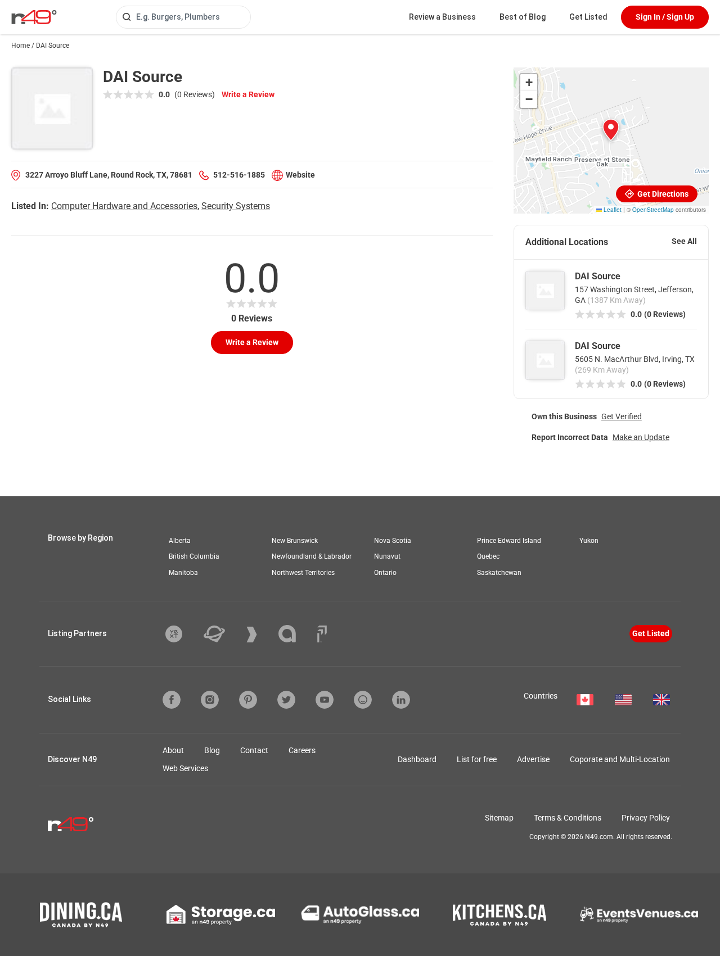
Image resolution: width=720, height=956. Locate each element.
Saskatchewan (499, 573)
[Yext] (182, 634)
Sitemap (499, 817)
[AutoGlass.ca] (360, 914)
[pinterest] (248, 699)
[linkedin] (401, 699)
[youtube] (324, 699)
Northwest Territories (303, 573)
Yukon (588, 541)
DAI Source (597, 276)
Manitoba (183, 573)
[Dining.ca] (81, 915)
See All (684, 241)
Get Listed (588, 16)
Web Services (185, 768)
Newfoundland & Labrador (312, 556)
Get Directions (662, 193)
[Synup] (260, 634)
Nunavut (387, 556)
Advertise (533, 759)
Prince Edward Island (509, 541)
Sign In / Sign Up (665, 16)
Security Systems (235, 206)
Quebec (488, 556)
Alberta (180, 541)
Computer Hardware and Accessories (124, 206)
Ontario (385, 573)
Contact (254, 750)
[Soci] (322, 634)
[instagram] (210, 699)
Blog (212, 750)
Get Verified (621, 416)
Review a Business (442, 16)
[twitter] (286, 699)
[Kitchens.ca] (499, 915)
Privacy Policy (646, 817)
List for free (477, 759)
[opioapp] (363, 699)
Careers (302, 750)
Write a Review (248, 94)
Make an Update (641, 437)
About (173, 750)
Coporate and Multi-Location (620, 759)
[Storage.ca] (220, 914)
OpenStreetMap (653, 210)
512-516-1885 (239, 174)
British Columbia (194, 556)
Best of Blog (523, 16)
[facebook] (171, 699)
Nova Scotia (392, 541)
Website (300, 174)
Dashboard (417, 759)
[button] (610, 130)
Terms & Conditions (567, 817)
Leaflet (612, 210)
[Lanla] (295, 634)
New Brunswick (295, 541)
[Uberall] (222, 634)
